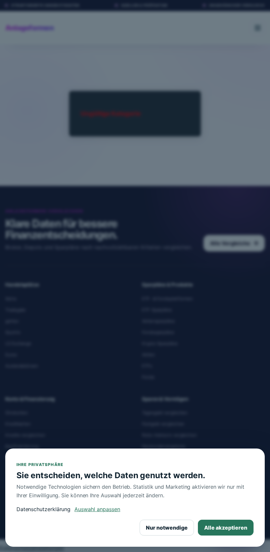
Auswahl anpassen (97, 509)
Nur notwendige (167, 527)
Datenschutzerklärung (43, 509)
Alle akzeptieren (225, 527)
